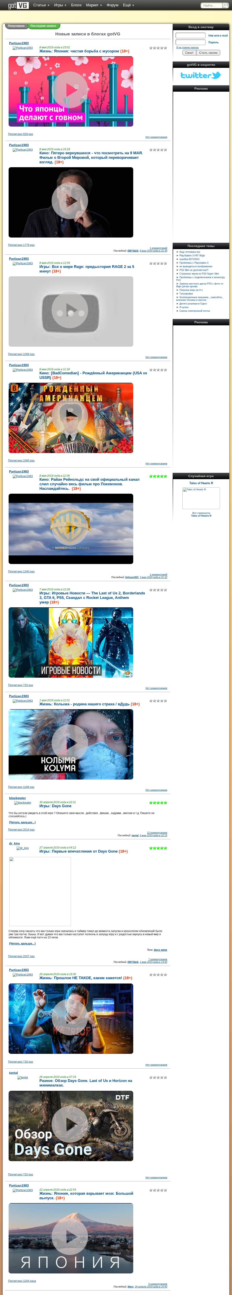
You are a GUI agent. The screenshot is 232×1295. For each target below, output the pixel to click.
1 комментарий (158, 248)
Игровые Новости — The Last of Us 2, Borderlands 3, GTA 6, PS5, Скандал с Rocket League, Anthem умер (92, 597)
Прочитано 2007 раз (21, 956)
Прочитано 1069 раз (21, 354)
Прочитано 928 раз (20, 134)
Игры (60, 5)
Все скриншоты (201, 514)
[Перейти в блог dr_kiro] (23, 848)
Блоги (76, 5)
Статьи (41, 5)
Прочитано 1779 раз (21, 245)
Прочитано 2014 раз (21, 829)
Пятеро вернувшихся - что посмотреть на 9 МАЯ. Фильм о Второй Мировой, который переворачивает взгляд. (91, 157)
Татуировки (186, 293)
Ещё (128, 5)
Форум (112, 5)
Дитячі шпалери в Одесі (193, 303)
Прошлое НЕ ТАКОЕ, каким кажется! (88, 978)
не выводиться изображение (195, 266)
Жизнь (45, 51)
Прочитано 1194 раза (22, 1281)
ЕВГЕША (133, 250)
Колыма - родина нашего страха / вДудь (92, 704)
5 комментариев (157, 1284)
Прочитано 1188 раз (21, 787)
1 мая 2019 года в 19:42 (153, 962)
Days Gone (61, 806)
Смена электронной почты (194, 310)
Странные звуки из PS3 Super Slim (199, 273)
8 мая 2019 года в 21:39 (153, 250)
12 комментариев (157, 832)
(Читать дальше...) (22, 822)
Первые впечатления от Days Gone (85, 851)
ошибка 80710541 (189, 259)
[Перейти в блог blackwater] (22, 802)
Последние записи (43, 25)
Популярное (16, 25)
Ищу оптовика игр (189, 251)
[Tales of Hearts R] (194, 489)
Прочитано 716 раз (20, 1061)
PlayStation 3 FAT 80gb (192, 255)
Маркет (94, 5)
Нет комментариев (156, 137)
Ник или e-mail (218, 35)
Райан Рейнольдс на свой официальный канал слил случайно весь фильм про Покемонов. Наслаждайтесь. (89, 484)
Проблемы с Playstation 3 (193, 262)
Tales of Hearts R (201, 483)
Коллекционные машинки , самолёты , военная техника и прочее (199, 298)
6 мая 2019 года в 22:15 (153, 835)
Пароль (213, 42)
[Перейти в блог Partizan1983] (23, 47)
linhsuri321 (131, 577)
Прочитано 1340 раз (21, 571)
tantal (135, 835)
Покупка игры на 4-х (191, 290)
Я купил (183, 307)
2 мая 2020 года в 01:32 (153, 577)
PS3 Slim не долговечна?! (193, 270)
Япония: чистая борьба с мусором (86, 51)
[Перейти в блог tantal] (22, 1077)
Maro (130, 1286)
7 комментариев (157, 959)
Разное (45, 1081)
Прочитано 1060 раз (21, 460)
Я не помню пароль (187, 47)
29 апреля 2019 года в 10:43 (151, 1286)
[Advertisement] (201, 161)
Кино (43, 153)
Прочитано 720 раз (20, 685)
